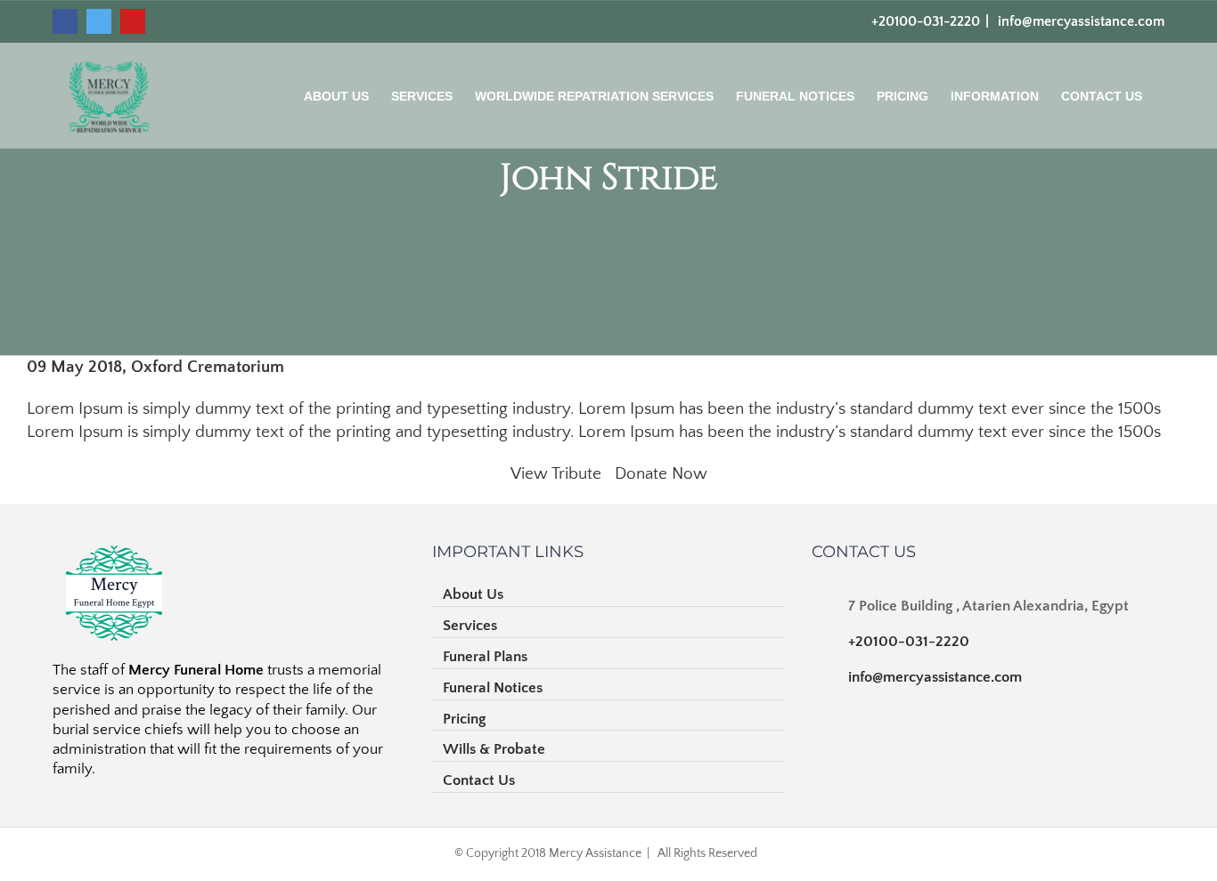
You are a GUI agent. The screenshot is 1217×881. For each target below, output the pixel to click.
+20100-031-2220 (908, 642)
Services (470, 626)
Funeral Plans (485, 657)
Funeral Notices (493, 688)
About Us (473, 594)
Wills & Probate (494, 749)
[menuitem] (347, 103)
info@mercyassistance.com (1079, 21)
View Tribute (555, 474)
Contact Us (479, 780)
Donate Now (661, 474)
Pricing (464, 719)
